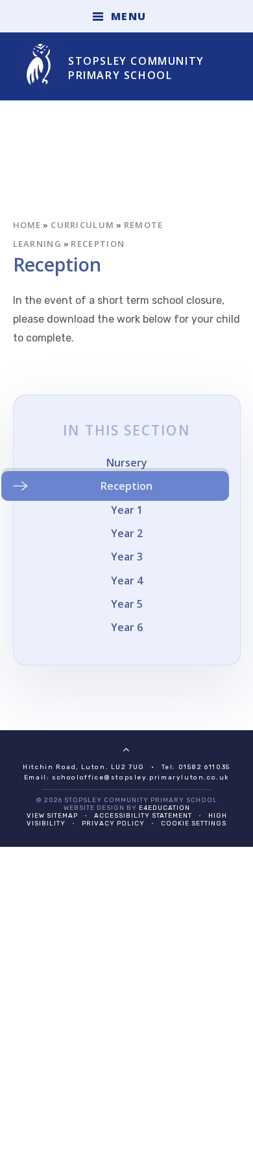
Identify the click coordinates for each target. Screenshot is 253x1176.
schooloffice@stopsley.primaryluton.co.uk (140, 777)
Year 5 (127, 604)
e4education (164, 808)
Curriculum (82, 225)
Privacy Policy (113, 823)
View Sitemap (52, 816)
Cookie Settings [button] (193, 823)
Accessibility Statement (143, 816)
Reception (98, 243)
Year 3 (127, 556)
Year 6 (127, 627)
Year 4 (127, 580)
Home (27, 225)
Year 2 (127, 533)
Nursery (126, 462)
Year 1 (127, 510)
